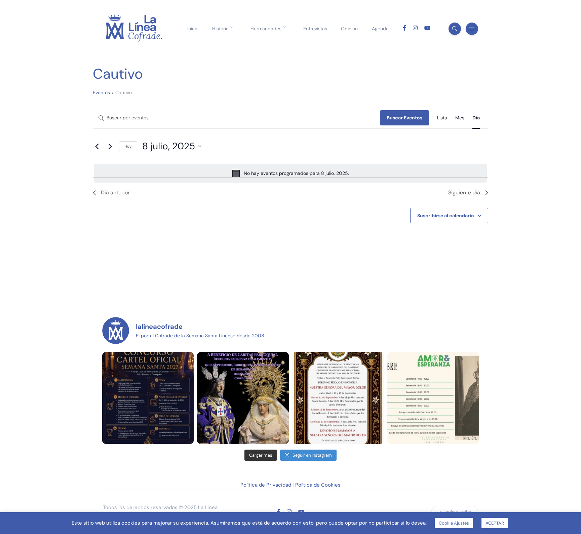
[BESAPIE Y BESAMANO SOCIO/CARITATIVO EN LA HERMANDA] (243, 398)
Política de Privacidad (265, 485)
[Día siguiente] (110, 146)
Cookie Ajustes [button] (454, 523)
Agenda (380, 29)
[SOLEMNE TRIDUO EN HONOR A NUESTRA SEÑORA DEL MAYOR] (338, 398)
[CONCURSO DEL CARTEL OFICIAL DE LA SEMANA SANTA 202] (148, 398)
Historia (220, 29)
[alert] (290, 173)
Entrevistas (315, 29)
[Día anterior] (97, 146)
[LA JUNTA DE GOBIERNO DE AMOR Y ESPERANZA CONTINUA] (433, 398)
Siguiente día (464, 192)
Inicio (192, 29)
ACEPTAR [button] (495, 523)
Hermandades (265, 29)
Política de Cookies (318, 485)
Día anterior (115, 192)
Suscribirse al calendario (445, 216)
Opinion (349, 29)
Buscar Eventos (404, 118)
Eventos (101, 92)
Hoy (128, 146)
